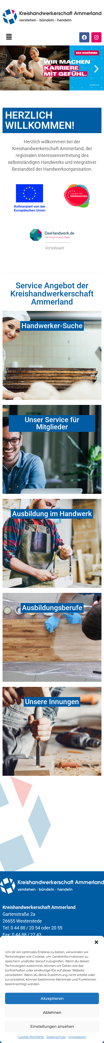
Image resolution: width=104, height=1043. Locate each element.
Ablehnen (52, 1012)
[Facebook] (84, 37)
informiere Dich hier (68, 554)
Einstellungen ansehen (52, 1026)
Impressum (77, 1037)
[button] (96, 942)
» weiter (52, 766)
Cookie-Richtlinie (31, 1037)
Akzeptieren (52, 998)
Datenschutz (56, 1037)
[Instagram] (96, 37)
